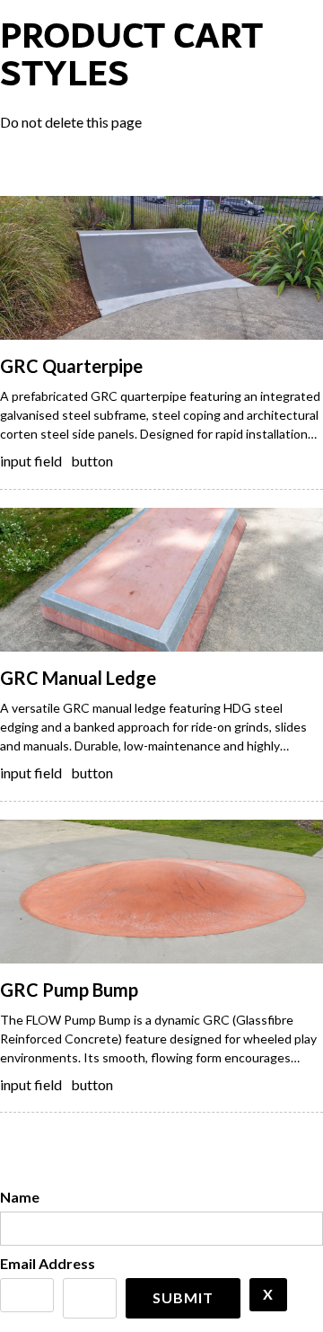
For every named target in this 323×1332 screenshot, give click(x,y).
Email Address (47, 1263)
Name (19, 1196)
